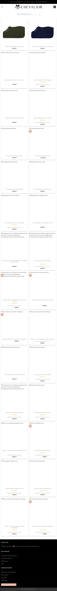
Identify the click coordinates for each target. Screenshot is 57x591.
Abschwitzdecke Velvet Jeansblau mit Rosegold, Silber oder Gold (14, 261)
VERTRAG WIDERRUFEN (9, 584)
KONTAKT (3, 577)
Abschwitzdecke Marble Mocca (43, 155)
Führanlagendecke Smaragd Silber (14, 189)
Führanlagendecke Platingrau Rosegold (14, 374)
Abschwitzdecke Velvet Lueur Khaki (14, 46)
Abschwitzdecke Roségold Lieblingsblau (42, 526)
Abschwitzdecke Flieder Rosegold (42, 80)
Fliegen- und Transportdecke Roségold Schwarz (14, 450)
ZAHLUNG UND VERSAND (8, 572)
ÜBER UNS (4, 580)
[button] (2, 7)
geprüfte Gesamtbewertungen (43, 84)
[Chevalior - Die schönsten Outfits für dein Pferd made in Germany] (28, 7)
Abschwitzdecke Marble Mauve (14, 155)
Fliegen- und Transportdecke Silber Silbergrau (42, 339)
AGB (2, 564)
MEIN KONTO (4, 575)
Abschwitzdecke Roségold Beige (42, 488)
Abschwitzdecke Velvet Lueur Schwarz (14, 80)
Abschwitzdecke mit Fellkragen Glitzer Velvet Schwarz (14, 300)
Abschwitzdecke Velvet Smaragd (42, 374)
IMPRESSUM (4, 561)
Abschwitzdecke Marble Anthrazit (42, 118)
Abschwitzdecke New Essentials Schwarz (42, 300)
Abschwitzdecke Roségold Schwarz (14, 488)
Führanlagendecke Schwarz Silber (42, 189)
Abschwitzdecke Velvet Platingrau (14, 412)
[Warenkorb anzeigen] (55, 7)
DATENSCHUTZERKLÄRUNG (9, 555)
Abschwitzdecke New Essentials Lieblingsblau (14, 339)
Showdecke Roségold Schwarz (42, 450)
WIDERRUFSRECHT (6, 558)
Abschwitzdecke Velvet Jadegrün (42, 260)
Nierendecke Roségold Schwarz (42, 412)
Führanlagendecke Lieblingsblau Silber (43, 222)
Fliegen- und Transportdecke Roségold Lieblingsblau (14, 527)
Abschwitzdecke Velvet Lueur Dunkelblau (42, 46)
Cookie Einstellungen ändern (28, 589)
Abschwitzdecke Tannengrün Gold (14, 118)
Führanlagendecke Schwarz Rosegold (14, 222)
